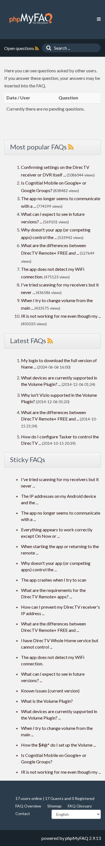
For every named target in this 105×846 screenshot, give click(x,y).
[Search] (47, 48)
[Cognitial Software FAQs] (31, 18)
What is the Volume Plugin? (47, 701)
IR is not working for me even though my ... (61, 316)
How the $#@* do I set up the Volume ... (58, 744)
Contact (22, 813)
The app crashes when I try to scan (53, 579)
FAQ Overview (28, 806)
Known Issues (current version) (50, 690)
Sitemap (54, 806)
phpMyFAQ (76, 838)
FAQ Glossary (80, 806)
